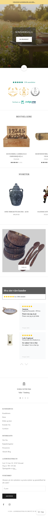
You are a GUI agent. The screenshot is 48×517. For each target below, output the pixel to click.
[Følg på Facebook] (3, 504)
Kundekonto (6, 413)
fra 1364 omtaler (19, 297)
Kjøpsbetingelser (7, 444)
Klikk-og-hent (7, 421)
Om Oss (5, 440)
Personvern (6, 448)
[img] (9, 296)
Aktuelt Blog (6, 452)
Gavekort (5, 429)
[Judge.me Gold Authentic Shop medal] (12, 91)
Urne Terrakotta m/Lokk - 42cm (16, 212)
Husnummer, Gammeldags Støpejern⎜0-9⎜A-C (16, 155)
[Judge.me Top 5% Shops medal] (35, 91)
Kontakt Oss (6, 425)
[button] (21, 364)
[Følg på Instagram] (9, 504)
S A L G (24, 267)
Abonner (9, 496)
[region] (24, 388)
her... (14, 468)
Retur (4, 417)
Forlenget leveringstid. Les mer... (24, 2)
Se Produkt (24, 39)
